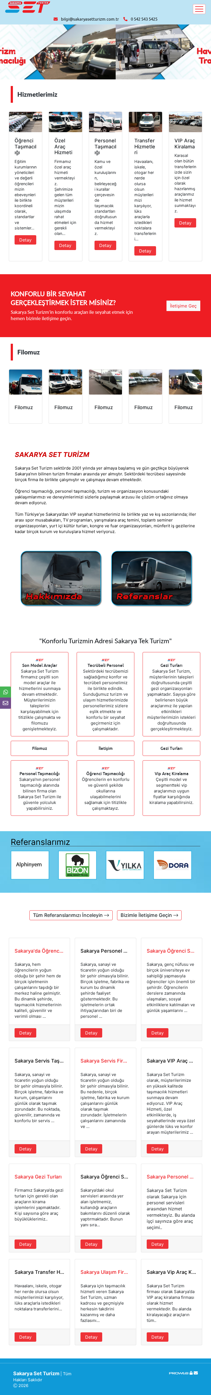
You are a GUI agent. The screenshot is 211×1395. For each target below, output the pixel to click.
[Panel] (191, 1372)
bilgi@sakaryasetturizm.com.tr (90, 19)
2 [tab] (97, 860)
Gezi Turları (171, 748)
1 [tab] (89, 860)
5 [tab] (122, 860)
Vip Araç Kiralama (171, 773)
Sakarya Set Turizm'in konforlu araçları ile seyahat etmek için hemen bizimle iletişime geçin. (72, 315)
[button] (16, 51)
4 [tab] (113, 860)
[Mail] (196, 1372)
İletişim (106, 748)
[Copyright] (179, 1372)
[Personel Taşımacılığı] (105, 122)
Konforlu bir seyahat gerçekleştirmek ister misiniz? (63, 298)
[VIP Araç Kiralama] (185, 122)
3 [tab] (105, 860)
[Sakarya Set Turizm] (27, 6)
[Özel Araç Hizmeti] (65, 122)
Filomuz (39, 748)
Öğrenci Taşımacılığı (105, 773)
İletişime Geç (183, 306)
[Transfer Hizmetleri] (145, 122)
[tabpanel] (34, 865)
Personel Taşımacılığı (40, 773)
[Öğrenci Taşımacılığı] (25, 122)
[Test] (60, 579)
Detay (25, 240)
